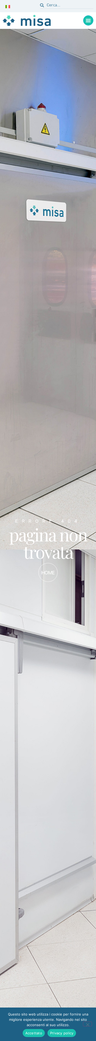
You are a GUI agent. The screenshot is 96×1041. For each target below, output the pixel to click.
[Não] (87, 1024)
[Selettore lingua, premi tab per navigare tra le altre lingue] (9, 6)
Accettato (33, 1033)
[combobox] (66, 6)
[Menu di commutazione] (88, 20)
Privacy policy (62, 1033)
